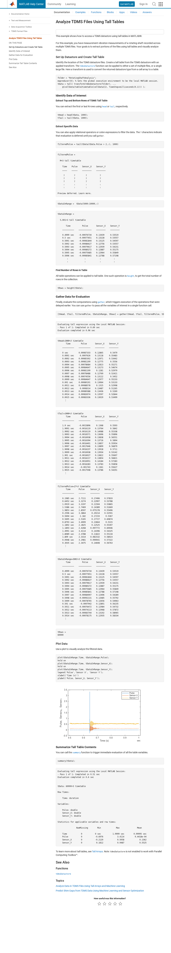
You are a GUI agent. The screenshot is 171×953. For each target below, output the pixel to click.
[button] (154, 4)
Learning (70, 4)
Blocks (110, 12)
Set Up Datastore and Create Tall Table (25, 47)
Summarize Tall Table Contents (23, 63)
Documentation (62, 12)
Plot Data (13, 59)
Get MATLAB (126, 4)
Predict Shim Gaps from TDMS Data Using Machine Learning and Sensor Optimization (100, 890)
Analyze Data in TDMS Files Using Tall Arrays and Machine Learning (90, 886)
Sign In (143, 4)
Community (54, 4)
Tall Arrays (97, 851)
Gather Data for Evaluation (21, 55)
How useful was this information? (110, 898)
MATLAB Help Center (31, 4)
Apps (122, 12)
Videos (133, 12)
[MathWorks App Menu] (161, 4)
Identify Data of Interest (19, 51)
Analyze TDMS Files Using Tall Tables (25, 38)
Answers (147, 12)
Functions (96, 12)
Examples (80, 12)
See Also (13, 67)
